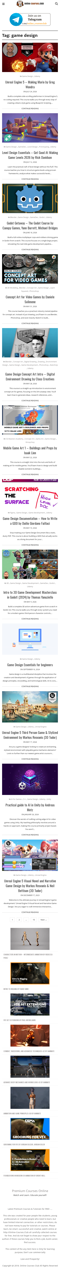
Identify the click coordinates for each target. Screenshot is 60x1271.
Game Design (27, 76)
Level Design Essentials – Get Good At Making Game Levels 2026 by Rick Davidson (30, 155)
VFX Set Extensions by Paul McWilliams (19, 1020)
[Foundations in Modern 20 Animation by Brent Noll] (30, 1160)
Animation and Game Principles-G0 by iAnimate (22, 1113)
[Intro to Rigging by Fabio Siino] (30, 973)
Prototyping (44, 146)
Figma (12, 512)
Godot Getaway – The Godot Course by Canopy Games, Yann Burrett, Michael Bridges (30, 225)
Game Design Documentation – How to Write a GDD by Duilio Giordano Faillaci (30, 521)
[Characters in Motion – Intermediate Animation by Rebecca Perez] (30, 939)
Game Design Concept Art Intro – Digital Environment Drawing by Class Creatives (30, 376)
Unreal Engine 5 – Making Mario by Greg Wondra (30, 84)
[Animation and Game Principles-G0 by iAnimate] (30, 1097)
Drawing (41, 361)
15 (34, 919)
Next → (44, 919)
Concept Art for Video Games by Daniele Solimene (30, 299)
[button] (3, 4)
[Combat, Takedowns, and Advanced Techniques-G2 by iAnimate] (30, 1035)
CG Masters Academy (14, 439)
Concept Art (32, 287)
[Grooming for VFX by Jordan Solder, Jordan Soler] (30, 1129)
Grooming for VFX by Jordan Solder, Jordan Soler (24, 1144)
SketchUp (54, 365)
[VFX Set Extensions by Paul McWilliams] (30, 1004)
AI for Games (16, 799)
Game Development (29, 365)
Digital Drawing (30, 361)
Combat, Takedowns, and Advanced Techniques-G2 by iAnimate (28, 1051)
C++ (24, 799)
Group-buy (30, 442)
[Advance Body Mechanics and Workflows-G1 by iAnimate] (30, 1066)
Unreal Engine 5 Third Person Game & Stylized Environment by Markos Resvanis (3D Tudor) (30, 735)
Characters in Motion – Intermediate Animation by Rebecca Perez (27, 956)
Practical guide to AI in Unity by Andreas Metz (30, 807)
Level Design (32, 146)
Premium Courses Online (30, 1191)
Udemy (37, 76)
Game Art (40, 439)
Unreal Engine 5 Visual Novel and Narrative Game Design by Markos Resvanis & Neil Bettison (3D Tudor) (30, 885)
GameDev (22, 146)
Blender (13, 217)
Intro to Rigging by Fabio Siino (16, 988)
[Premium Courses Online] (30, 3)
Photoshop (34, 291)
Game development (36, 512)
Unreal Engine (40, 726)
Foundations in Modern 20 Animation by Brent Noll (24, 1175)
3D (8, 583)
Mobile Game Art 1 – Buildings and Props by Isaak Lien (30, 450)
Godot (42, 217)
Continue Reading (30, 108)
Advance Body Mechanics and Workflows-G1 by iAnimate (26, 1082)
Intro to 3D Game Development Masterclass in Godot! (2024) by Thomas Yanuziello (30, 595)
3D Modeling (12, 287)
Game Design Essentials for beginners (30, 664)
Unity (49, 799)
